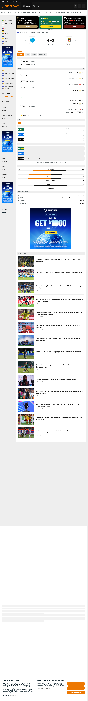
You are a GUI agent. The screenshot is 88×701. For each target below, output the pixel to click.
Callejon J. (31, 97)
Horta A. (71, 84)
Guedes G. (75, 94)
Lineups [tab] (34, 54)
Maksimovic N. (27, 61)
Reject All (76, 688)
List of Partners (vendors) (43, 688)
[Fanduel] (21, 134)
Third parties (13, 695)
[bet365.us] (21, 129)
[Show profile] (32, 40)
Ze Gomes (75, 109)
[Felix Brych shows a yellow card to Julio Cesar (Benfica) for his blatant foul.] (80, 78)
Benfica (69, 45)
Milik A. (34, 88)
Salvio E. (76, 84)
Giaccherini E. (26, 106)
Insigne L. (25, 97)
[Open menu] (83, 6)
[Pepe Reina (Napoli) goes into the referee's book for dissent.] (21, 116)
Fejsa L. (70, 109)
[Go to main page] (11, 6)
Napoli (32, 45)
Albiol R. (33, 61)
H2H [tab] (25, 50)
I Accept (76, 683)
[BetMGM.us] (21, 139)
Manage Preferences (76, 692)
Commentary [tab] (42, 54)
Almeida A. (68, 112)
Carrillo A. (69, 94)
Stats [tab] (27, 54)
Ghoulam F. (34, 64)
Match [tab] (20, 50)
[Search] (75, 6)
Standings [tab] (32, 50)
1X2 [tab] (19, 123)
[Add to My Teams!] (25, 40)
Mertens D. (33, 106)
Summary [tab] (20, 54)
